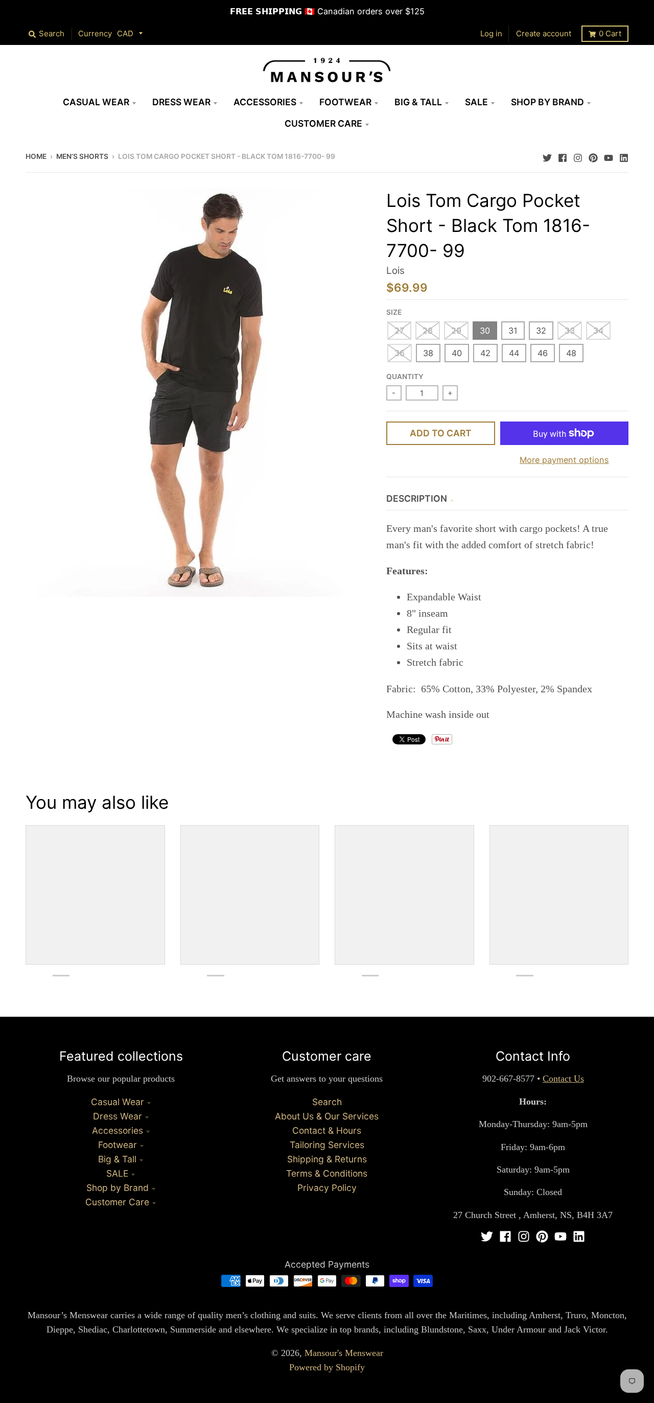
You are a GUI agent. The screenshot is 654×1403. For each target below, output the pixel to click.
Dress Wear (117, 1116)
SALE (117, 1173)
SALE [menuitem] (476, 102)
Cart (610, 33)
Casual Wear (117, 1101)
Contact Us (563, 1078)
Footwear (117, 1144)
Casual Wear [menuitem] (96, 102)
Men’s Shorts (82, 156)
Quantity (405, 376)
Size (394, 312)
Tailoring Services (327, 1144)
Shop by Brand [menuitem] (547, 102)
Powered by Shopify (327, 1367)
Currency (95, 33)
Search (327, 1101)
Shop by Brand (117, 1187)
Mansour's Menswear (344, 1353)
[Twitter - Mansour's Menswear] (547, 155)
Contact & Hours (326, 1130)
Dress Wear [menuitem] (181, 102)
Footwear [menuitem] (345, 102)
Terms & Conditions (326, 1173)
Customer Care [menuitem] (323, 123)
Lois (395, 270)
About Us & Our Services (327, 1116)
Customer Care (117, 1202)
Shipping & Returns (327, 1159)
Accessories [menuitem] (264, 102)
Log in (491, 33)
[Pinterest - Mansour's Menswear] (593, 155)
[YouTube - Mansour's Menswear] (608, 155)
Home (36, 156)
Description (416, 498)
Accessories (117, 1130)
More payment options (564, 460)
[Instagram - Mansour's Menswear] (577, 155)
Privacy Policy (327, 1187)
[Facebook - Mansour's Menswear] (562, 155)
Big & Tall (117, 1159)
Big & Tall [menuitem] (418, 102)
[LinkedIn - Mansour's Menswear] (623, 155)
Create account (543, 33)
